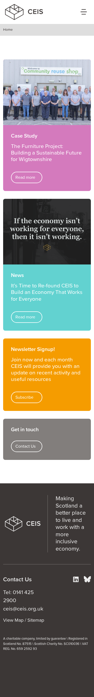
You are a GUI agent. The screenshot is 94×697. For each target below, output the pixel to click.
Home (8, 30)
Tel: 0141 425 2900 (18, 596)
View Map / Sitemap (23, 620)
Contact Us (25, 446)
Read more (25, 177)
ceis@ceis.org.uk (23, 609)
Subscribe (24, 397)
